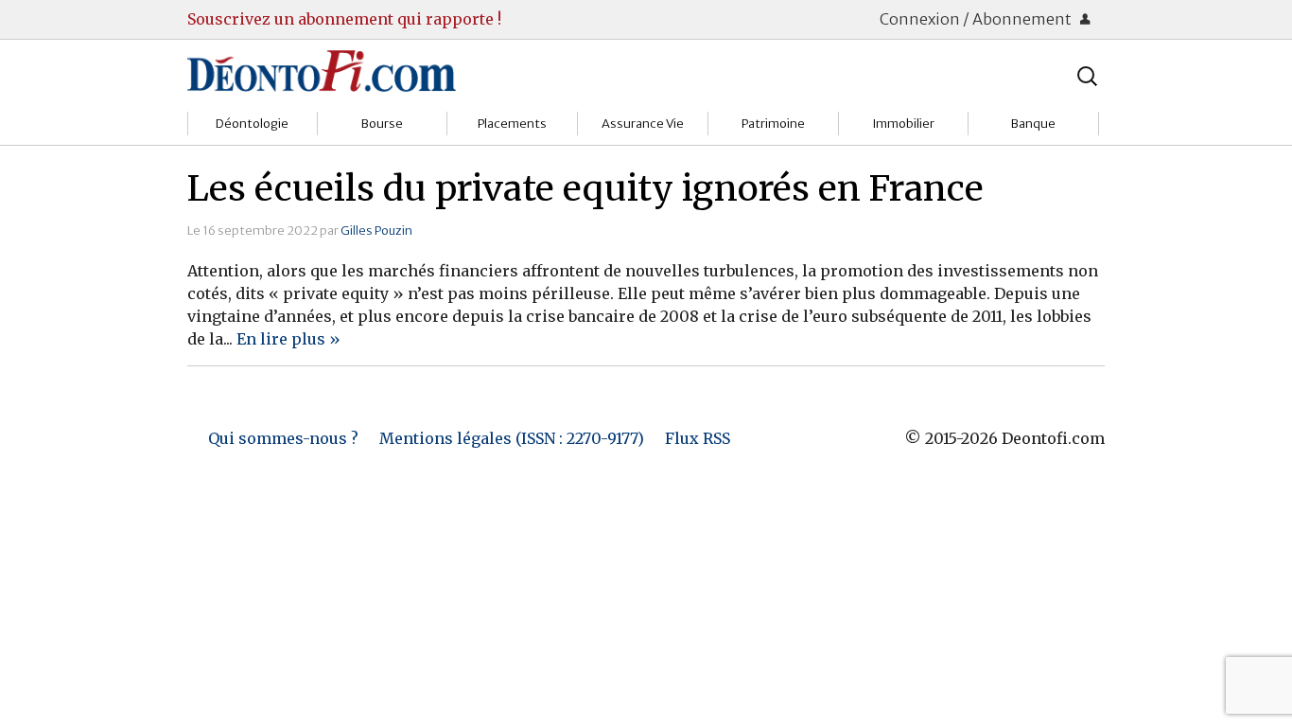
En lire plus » (288, 338)
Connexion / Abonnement (977, 18)
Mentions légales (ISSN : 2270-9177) (511, 438)
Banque (1033, 123)
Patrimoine (773, 123)
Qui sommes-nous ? (283, 438)
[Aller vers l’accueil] (321, 70)
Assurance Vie (643, 123)
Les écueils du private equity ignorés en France (585, 188)
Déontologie (252, 123)
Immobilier (903, 123)
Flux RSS (697, 438)
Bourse (382, 123)
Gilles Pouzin (376, 230)
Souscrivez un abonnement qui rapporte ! (344, 18)
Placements (512, 123)
